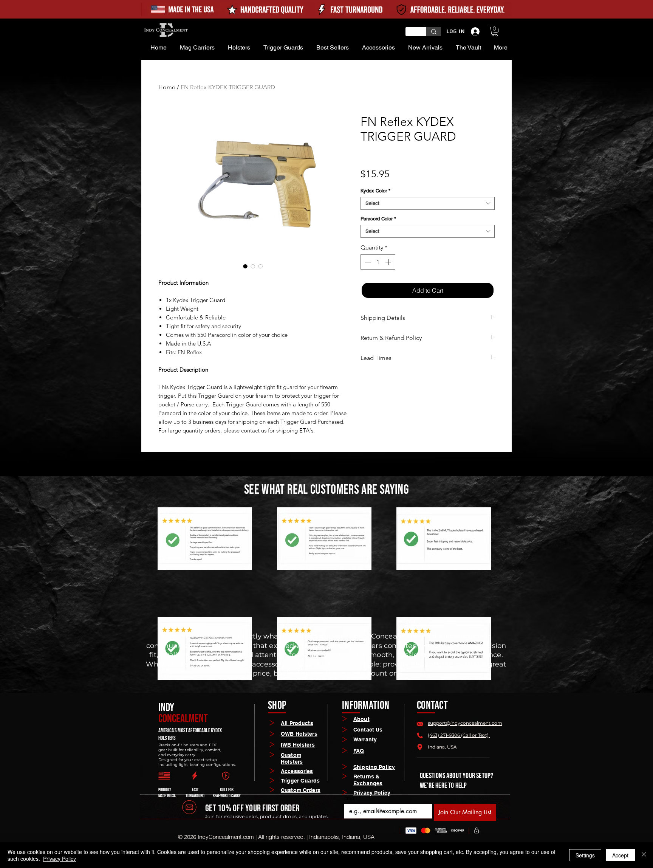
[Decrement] (367, 262)
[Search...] (434, 31)
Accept (620, 855)
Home (166, 87)
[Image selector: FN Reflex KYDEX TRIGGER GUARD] (245, 266)
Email (352, 798)
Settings (585, 855)
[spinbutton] (378, 262)
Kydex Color (375, 191)
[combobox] (428, 203)
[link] (494, 31)
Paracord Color (378, 219)
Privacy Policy (59, 858)
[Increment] (389, 262)
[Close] (643, 855)
